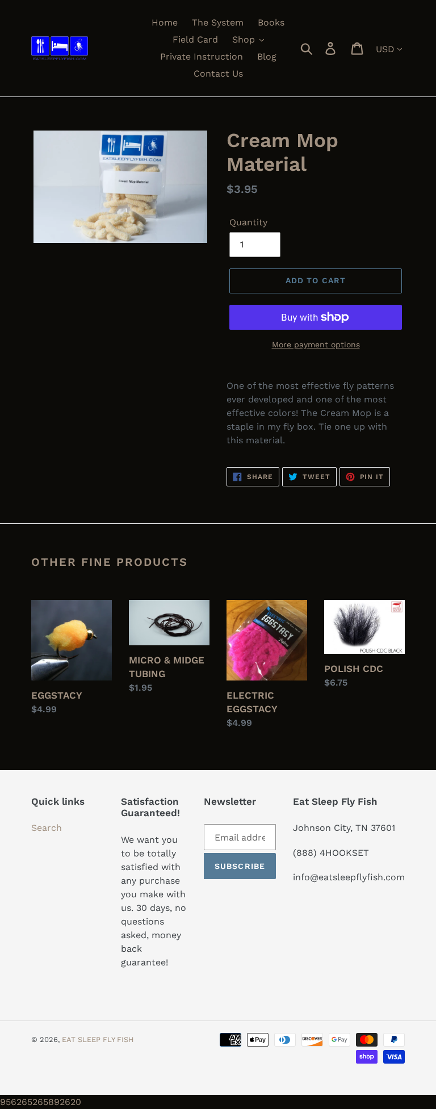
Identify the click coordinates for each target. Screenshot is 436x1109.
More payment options (316, 344)
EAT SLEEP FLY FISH (98, 1039)
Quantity (248, 222)
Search (46, 827)
